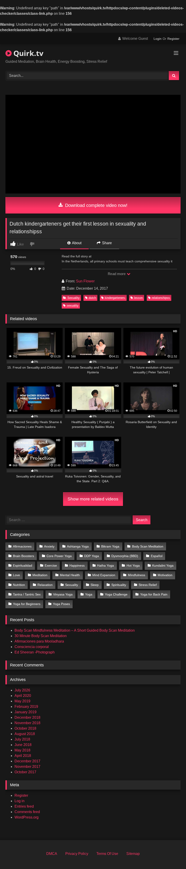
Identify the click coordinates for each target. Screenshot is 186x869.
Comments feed (27, 812)
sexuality (72, 305)
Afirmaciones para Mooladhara (39, 641)
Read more (117, 274)
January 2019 (26, 712)
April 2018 (23, 756)
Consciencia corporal (32, 647)
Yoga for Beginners (26, 604)
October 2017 (25, 772)
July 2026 (22, 690)
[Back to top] (172, 855)
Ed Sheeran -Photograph (35, 652)
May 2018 (22, 750)
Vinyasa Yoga (63, 594)
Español (156, 556)
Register (173, 38)
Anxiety (49, 546)
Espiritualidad (22, 565)
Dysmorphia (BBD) (124, 556)
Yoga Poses (61, 604)
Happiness (77, 565)
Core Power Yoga (59, 556)
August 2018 (25, 734)
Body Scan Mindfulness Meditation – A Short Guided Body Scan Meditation (75, 630)
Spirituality (118, 585)
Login (158, 38)
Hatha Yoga (105, 565)
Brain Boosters (23, 556)
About (76, 243)
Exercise (51, 565)
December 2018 (27, 717)
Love (16, 575)
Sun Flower (85, 281)
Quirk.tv (27, 53)
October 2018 (25, 728)
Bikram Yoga (110, 546)
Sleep (95, 585)
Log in (19, 801)
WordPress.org (27, 817)
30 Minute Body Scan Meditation (41, 636)
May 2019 (22, 701)
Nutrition (19, 585)
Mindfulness (136, 575)
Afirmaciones (22, 546)
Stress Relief (148, 585)
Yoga (88, 594)
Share (106, 243)
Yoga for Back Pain (153, 594)
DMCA (51, 854)
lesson (138, 297)
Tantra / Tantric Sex (27, 594)
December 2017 (27, 761)
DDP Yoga (91, 556)
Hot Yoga (133, 565)
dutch (92, 297)
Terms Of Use (107, 854)
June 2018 (23, 745)
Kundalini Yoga (163, 565)
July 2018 (22, 739)
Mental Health (70, 575)
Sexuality (73, 297)
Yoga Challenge (116, 594)
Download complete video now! (95, 205)
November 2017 (27, 767)
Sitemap (133, 854)
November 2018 (27, 723)
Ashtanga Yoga (78, 546)
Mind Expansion (103, 575)
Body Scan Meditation (147, 546)
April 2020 (23, 696)
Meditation (39, 575)
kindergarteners (115, 297)
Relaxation (45, 585)
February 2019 (26, 706)
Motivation (165, 575)
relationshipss (161, 297)
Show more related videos (93, 499)
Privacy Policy (76, 854)
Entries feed (24, 806)
